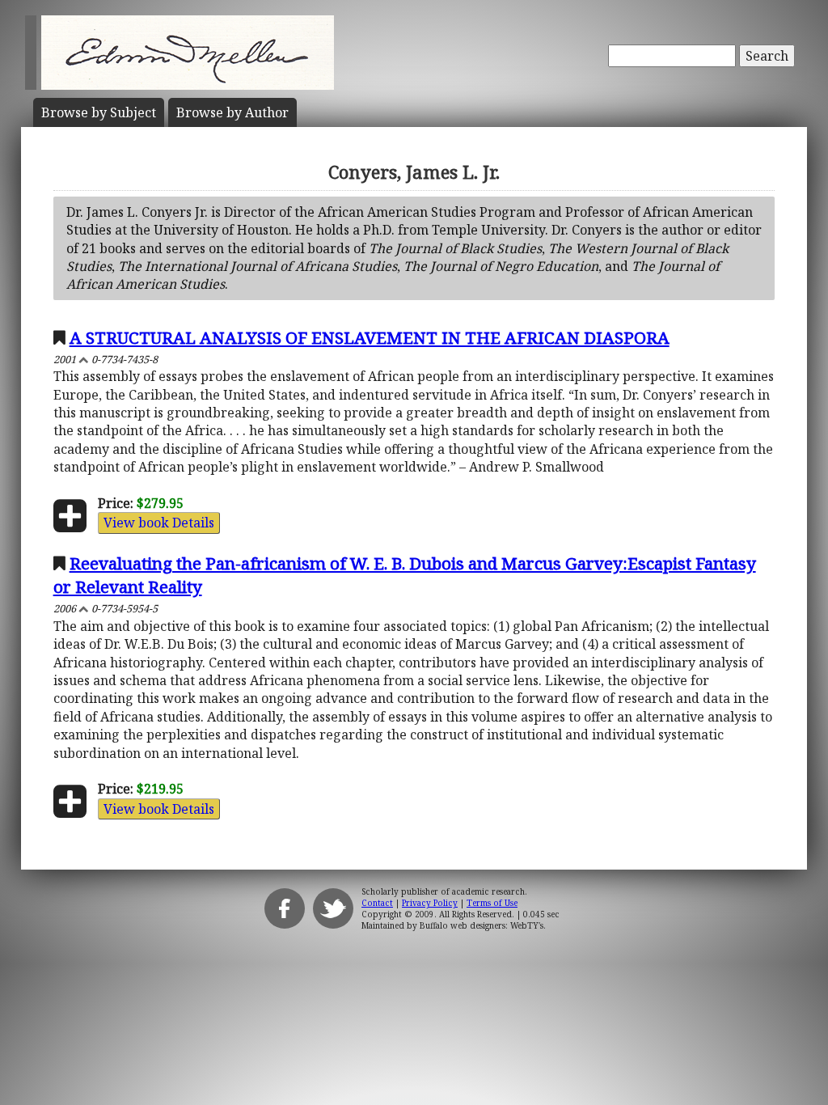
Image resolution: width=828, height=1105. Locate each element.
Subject (98, 112)
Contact (377, 902)
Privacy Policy (430, 902)
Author (232, 112)
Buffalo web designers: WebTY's (481, 925)
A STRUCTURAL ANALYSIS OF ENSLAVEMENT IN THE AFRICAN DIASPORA (370, 337)
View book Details (159, 522)
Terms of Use (492, 902)
